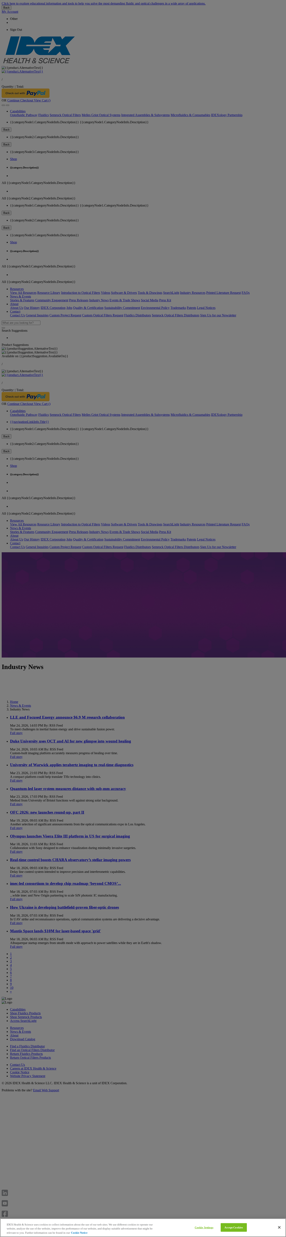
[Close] (279, 1227)
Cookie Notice (79, 1232)
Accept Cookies (233, 1227)
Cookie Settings (204, 1227)
